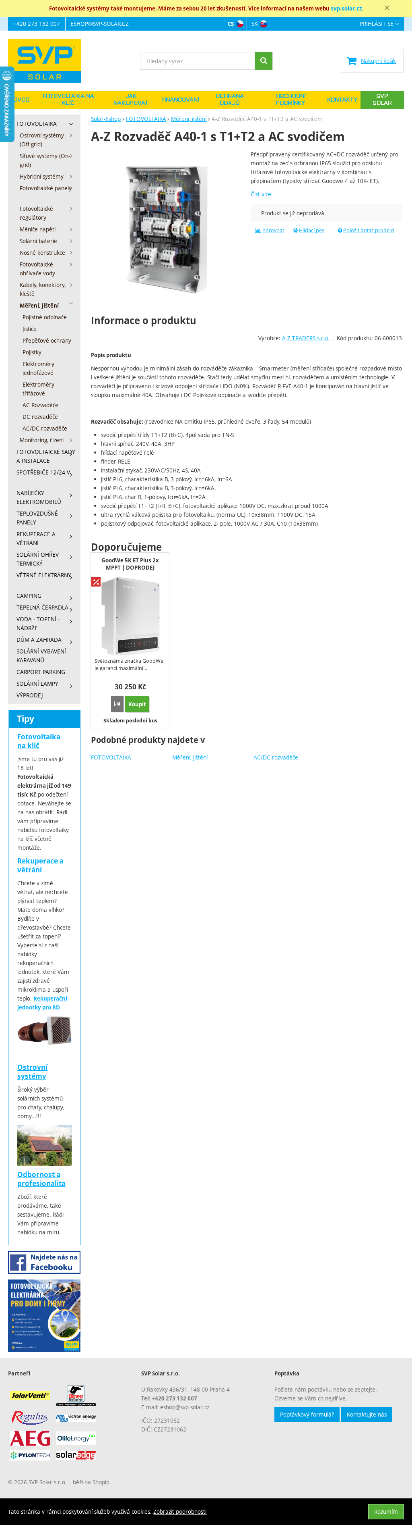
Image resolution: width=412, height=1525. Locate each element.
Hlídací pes (311, 230)
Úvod (21, 100)
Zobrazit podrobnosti (179, 1511)
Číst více (261, 194)
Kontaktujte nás (367, 1414)
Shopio (101, 1482)
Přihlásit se (376, 24)
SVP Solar (382, 100)
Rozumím (386, 1511)
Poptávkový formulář (307, 1414)
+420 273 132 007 (36, 23)
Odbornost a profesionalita (41, 1179)
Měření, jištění (190, 757)
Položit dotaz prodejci (368, 230)
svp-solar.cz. (347, 8)
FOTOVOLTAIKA (111, 757)
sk (254, 23)
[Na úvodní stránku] (48, 61)
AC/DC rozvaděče (275, 757)
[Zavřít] (387, 8)
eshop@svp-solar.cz (99, 23)
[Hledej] (263, 61)
